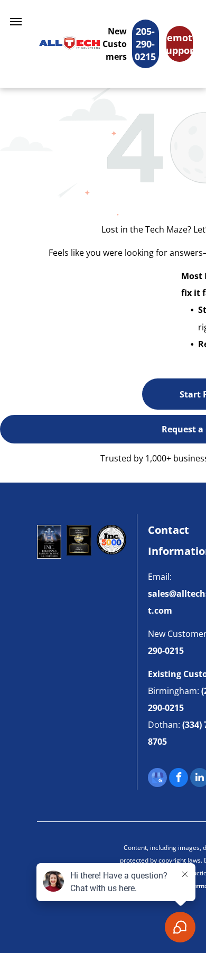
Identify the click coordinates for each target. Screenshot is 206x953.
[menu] (15, 21)
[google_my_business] (157, 779)
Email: (160, 576)
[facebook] (178, 779)
